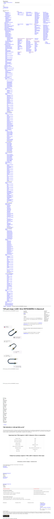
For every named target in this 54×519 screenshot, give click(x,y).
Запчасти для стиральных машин (9, 44)
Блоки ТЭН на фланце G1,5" (9, 303)
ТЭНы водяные (9, 306)
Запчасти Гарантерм (46, 30)
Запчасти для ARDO (10, 132)
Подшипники (19, 43)
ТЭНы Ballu (36, 19)
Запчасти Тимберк (45, 31)
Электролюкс (36, 44)
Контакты (46, 42)
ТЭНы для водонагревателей (9, 22)
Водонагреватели (37, 41)
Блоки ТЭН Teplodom (46, 16)
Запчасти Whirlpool (28, 50)
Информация (5, 502)
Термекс (36, 43)
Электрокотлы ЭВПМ (7, 65)
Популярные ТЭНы (18, 502)
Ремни (18, 44)
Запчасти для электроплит (8, 66)
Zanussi (36, 49)
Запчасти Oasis (45, 37)
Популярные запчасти (31, 502)
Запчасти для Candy (10, 136)
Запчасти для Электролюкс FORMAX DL (10, 217)
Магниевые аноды (7, 30)
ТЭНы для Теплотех (10, 158)
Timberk (36, 50)
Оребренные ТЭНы (29, 15)
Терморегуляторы (37, 30)
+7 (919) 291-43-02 (42, 504)
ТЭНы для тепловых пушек (8, 28)
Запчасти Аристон (45, 27)
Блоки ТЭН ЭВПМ (45, 14)
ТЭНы (18, 11)
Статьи (46, 41)
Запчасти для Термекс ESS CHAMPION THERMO (10, 197)
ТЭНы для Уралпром (10, 159)
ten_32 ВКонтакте (47, 43)
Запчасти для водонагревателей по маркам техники (46, 26)
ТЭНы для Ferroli (9, 147)
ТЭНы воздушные (7, 16)
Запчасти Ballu (45, 33)
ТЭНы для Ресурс (9, 157)
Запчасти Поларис (45, 32)
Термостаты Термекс (10, 38)
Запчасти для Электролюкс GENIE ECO (10, 221)
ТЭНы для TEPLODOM (10, 155)
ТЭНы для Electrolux (10, 146)
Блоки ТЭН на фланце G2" (9, 304)
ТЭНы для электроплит (8, 76)
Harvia (30, 52)
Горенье (36, 45)
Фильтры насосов (20, 48)
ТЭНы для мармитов (8, 70)
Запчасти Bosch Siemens (29, 44)
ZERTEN (19, 52)
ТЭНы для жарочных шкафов (9, 69)
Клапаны (19, 41)
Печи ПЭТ (6, 67)
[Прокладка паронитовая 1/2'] (27, 469)
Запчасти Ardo (28, 41)
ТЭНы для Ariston (9, 143)
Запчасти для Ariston (10, 133)
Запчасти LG (28, 48)
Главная (5, 306)
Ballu (35, 47)
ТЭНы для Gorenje (9, 149)
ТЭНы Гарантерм (37, 17)
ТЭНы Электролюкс (37, 15)
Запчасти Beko (28, 43)
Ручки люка (19, 45)
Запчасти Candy (28, 45)
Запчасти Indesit (28, 47)
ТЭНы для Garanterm (10, 148)
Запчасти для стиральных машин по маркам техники (29, 39)
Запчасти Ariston (28, 42)
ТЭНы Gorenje (37, 16)
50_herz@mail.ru (42, 505)
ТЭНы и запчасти (7, 77)
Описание (5, 424)
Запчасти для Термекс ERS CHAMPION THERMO (10, 193)
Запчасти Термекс (45, 28)
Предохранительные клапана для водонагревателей (8, 32)
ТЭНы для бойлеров (8, 142)
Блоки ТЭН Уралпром (46, 15)
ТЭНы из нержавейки (20, 14)
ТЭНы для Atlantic (9, 144)
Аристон (36, 42)
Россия (24, 313)
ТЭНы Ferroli (36, 21)
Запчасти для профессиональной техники (46, 39)
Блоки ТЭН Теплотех (46, 17)
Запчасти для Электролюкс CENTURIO (9, 211)
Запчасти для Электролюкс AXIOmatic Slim (9, 208)
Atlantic (36, 48)
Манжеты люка (20, 42)
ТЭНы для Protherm (9, 154)
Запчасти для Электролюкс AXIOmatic (9, 206)
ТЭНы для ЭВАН (9, 160)
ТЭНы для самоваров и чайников (9, 25)
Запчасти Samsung (28, 49)
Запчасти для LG (9, 140)
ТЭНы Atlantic (36, 20)
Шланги (19, 49)
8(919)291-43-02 (26, 333)
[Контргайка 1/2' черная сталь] (27, 480)
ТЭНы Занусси (37, 22)
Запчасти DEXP (45, 36)
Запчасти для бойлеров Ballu (9, 273)
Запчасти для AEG (9, 131)
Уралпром (19, 54)
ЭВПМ (18, 53)
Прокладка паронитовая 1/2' (7, 473)
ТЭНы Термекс (37, 14)
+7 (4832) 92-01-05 (42, 503)
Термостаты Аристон (10, 37)
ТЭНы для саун (45, 19)
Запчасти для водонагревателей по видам (38, 26)
